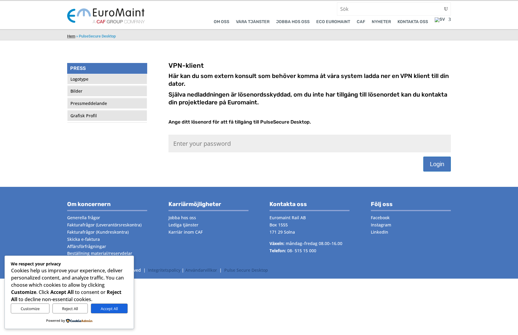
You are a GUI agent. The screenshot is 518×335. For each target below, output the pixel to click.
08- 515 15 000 (301, 250)
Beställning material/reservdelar (99, 253)
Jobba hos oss (293, 22)
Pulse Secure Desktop (246, 270)
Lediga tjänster (183, 225)
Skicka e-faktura (83, 239)
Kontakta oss (412, 22)
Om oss (221, 22)
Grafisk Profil (83, 115)
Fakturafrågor (81, 225)
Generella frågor (83, 217)
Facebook (380, 217)
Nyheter (381, 22)
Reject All (70, 308)
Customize (30, 308)
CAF (361, 22)
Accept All (109, 308)
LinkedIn (379, 232)
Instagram (381, 225)
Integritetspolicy (164, 270)
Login (437, 164)
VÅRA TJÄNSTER (252, 22)
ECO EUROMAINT (333, 22)
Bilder (76, 91)
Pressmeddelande (88, 103)
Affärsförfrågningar (86, 246)
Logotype (79, 79)
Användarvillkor (201, 270)
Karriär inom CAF (185, 232)
